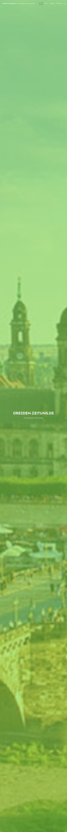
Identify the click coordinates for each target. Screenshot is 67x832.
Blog (41, 3)
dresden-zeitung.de (8, 3)
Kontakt (46, 3)
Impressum (52, 3)
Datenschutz (59, 3)
